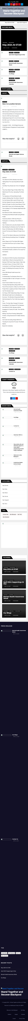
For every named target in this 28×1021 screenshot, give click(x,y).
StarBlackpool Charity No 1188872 (17, 1005)
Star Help (11, 52)
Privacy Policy (22, 1018)
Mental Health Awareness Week (13, 597)
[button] (25, 19)
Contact (14, 1018)
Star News (11, 69)
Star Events (11, 78)
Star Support (11, 42)
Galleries (9, 1014)
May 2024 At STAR (11, 44)
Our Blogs (11, 73)
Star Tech (5, 101)
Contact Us (12, 371)
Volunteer (23, 1014)
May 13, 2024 (18, 412)
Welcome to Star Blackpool (12, 1010)
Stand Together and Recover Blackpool (14, 12)
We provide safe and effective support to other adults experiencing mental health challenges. (19, 447)
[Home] (2, 19)
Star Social (5, 42)
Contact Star (5, 514)
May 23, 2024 (6, 47)
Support (16, 1014)
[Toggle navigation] (14, 19)
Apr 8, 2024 (6, 106)
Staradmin (14, 47)
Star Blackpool (13, 514)
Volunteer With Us (18, 435)
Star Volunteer (6, 517)
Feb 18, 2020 (18, 465)
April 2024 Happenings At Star (17, 54)
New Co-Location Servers (11, 104)
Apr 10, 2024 (18, 419)
